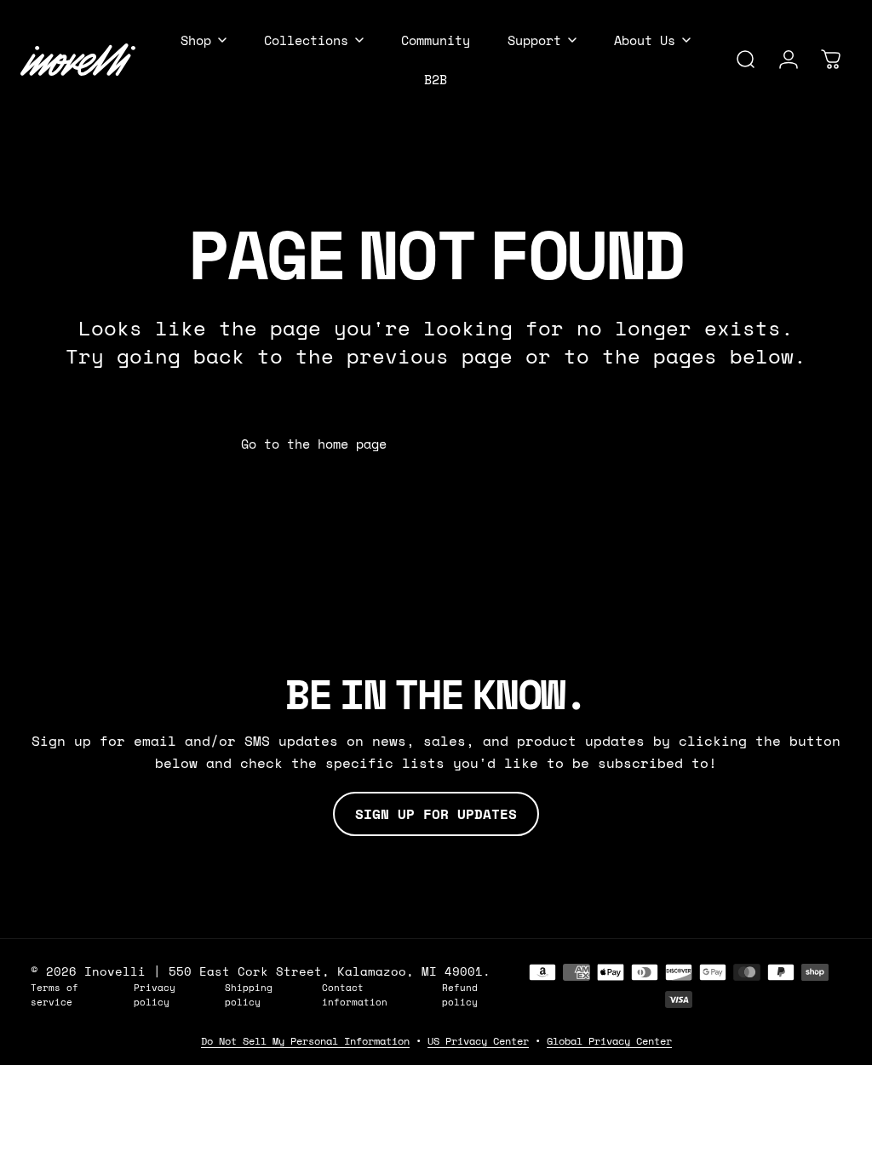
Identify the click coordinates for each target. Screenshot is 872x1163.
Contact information (354, 994)
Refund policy (460, 994)
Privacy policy (154, 994)
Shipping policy (248, 994)
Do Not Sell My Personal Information (305, 1041)
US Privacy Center (478, 1041)
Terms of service (54, 994)
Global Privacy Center (609, 1041)
